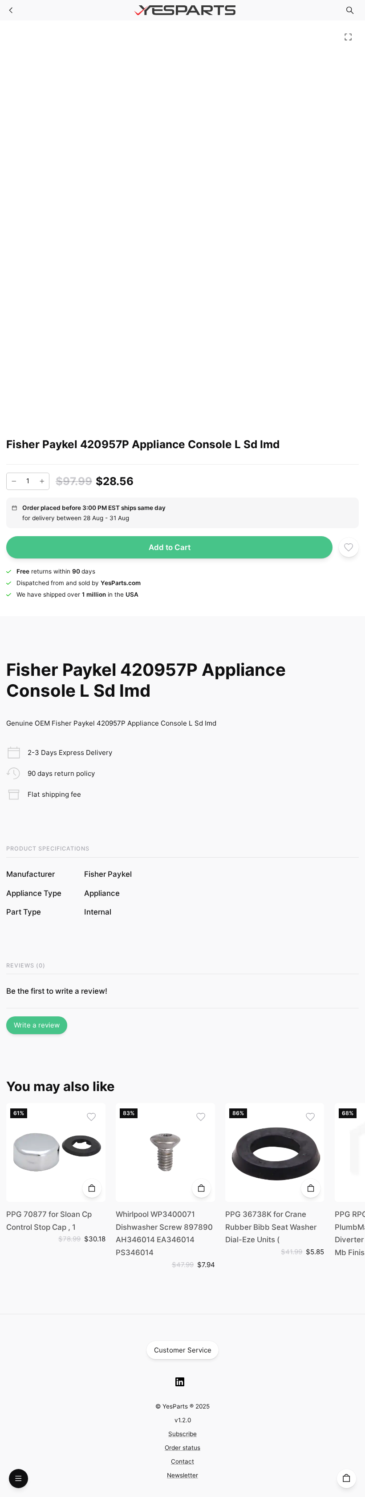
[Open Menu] (18, 1478)
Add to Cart (170, 547)
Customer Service (182, 1350)
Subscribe (182, 1433)
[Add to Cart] (91, 1188)
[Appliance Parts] (11, 10)
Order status (182, 1447)
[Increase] (42, 481)
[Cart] (346, 1478)
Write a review (37, 1025)
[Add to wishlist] (349, 548)
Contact (182, 1461)
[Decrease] (13, 481)
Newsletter (182, 1475)
